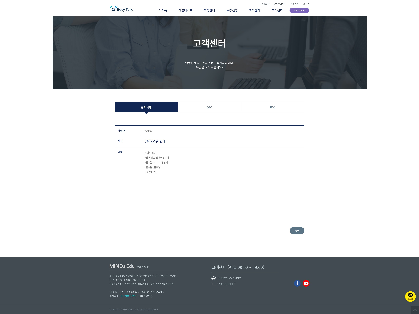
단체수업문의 (280, 3)
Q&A (209, 107)
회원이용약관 (146, 295)
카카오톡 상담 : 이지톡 (229, 278)
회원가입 (295, 3)
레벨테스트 (185, 10)
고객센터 (277, 10)
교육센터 (254, 10)
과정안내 (209, 10)
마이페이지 (299, 10)
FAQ (272, 107)
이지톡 (163, 10)
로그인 (306, 3)
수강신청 (232, 10)
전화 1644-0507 (226, 283)
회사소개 (265, 3)
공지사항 (146, 107)
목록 (297, 230)
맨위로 (415, 310)
